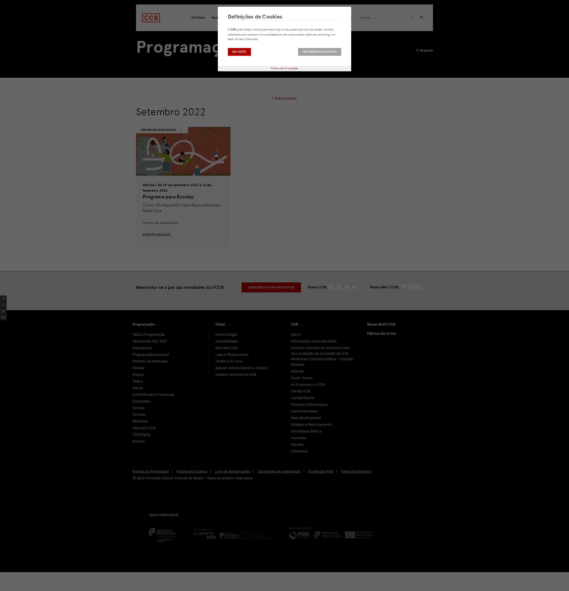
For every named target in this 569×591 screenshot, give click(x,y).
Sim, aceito (239, 51)
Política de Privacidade (284, 68)
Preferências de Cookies (320, 51)
